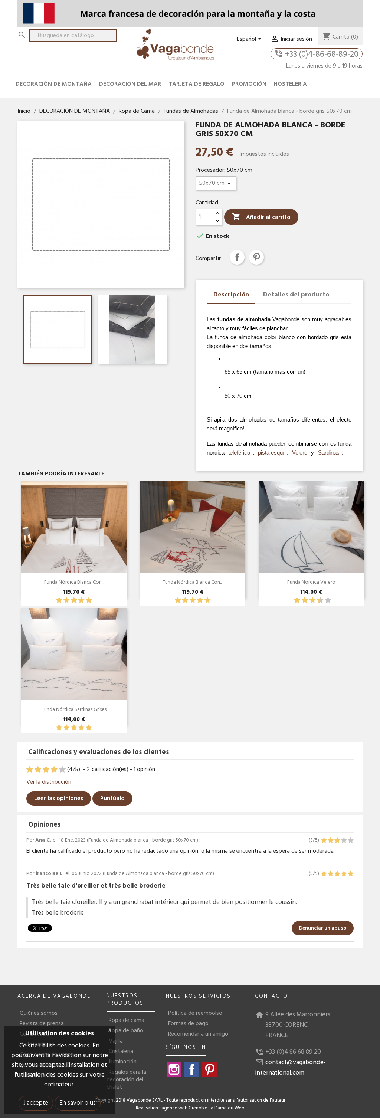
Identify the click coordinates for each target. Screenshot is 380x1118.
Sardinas (329, 453)
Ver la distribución (48, 782)
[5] (89, 600)
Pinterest (256, 257)
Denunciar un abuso (322, 928)
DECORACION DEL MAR (130, 84)
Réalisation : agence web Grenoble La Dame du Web (190, 1108)
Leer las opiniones (58, 798)
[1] (59, 600)
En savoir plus (77, 1103)
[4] (81, 600)
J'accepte (35, 1103)
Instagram (174, 1069)
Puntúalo (112, 798)
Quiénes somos (39, 1013)
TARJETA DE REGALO (196, 84)
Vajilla (116, 1041)
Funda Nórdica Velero (311, 582)
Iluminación (123, 1062)
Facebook (191, 1069)
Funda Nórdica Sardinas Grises (74, 709)
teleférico (239, 453)
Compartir (237, 257)
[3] (74, 600)
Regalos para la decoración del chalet (126, 1080)
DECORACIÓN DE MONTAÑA (54, 84)
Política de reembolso (195, 1013)
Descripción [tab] (231, 294)
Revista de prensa (42, 1024)
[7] (316, 600)
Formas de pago (188, 1024)
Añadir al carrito (261, 217)
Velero (299, 453)
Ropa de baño (126, 1031)
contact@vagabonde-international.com (290, 1067)
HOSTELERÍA (290, 84)
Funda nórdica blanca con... (74, 582)
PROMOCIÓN (249, 84)
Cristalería (121, 1051)
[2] (66, 600)
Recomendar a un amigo (198, 1034)
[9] (324, 600)
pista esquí (271, 453)
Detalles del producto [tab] (296, 294)
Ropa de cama (126, 1020)
